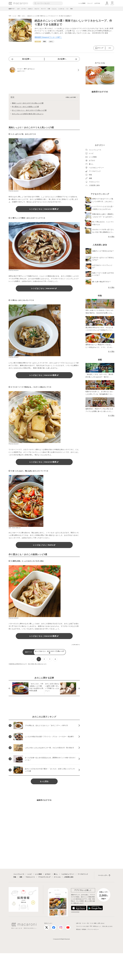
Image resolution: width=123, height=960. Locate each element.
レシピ (30, 874)
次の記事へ (62, 59)
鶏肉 (71, 8)
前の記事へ (26, 59)
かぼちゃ (30, 8)
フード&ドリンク (83, 874)
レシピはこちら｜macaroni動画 (43, 209)
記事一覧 (78, 923)
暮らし (56, 874)
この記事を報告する (75, 644)
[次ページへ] (55, 659)
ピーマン (24, 8)
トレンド (90, 3)
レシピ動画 (82, 3)
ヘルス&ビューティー (67, 874)
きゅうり (37, 8)
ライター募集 (93, 923)
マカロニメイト (30, 877)
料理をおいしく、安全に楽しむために (103, 926)
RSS (91, 926)
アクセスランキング (44, 877)
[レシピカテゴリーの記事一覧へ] (38, 41)
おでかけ (47, 874)
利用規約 (84, 929)
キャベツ (43, 8)
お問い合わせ (100, 923)
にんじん (54, 8)
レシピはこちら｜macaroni (43, 288)
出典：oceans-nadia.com (14, 527)
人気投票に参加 (68, 877)
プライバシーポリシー (93, 929)
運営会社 (78, 929)
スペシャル (57, 877)
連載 (21, 877)
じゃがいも (61, 8)
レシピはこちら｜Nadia (43, 545)
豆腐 (49, 8)
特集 (14, 877)
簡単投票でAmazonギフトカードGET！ (48, 37)
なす (18, 8)
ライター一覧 (85, 923)
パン (67, 8)
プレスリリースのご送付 (82, 926)
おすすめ (97, 3)
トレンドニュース (18, 874)
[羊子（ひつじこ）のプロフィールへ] (44, 70)
